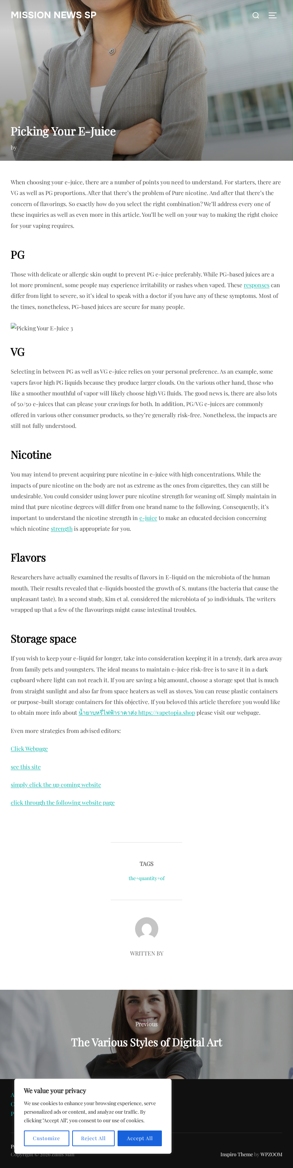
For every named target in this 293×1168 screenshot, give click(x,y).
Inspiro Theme (236, 1154)
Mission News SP (53, 15)
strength (62, 528)
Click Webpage (29, 748)
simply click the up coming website (56, 784)
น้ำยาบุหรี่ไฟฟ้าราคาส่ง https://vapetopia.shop (137, 712)
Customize (46, 1138)
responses (256, 285)
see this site (26, 766)
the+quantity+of (147, 878)
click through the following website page (63, 802)
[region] (93, 1116)
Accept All (140, 1138)
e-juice (148, 517)
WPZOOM (271, 1154)
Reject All (93, 1138)
